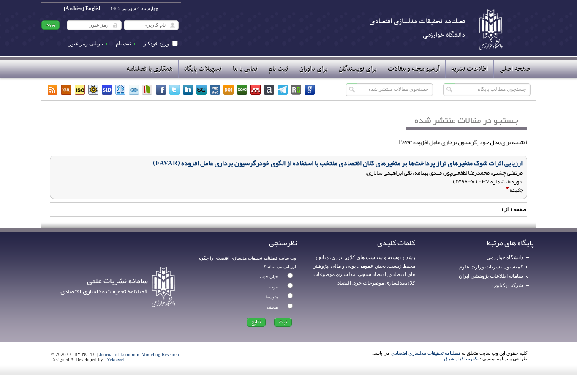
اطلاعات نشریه (469, 69)
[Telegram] (283, 90)
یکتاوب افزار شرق (461, 358)
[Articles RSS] (53, 90)
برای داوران (313, 69)
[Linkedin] (188, 90)
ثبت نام (123, 44)
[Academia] (269, 90)
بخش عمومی (372, 266)
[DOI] (228, 90)
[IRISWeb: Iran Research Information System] (134, 90)
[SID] (107, 90)
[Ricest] (93, 90)
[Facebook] (161, 90)
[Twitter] (174, 90)
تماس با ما (245, 69)
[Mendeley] (255, 90)
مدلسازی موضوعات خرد (379, 283)
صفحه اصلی (514, 69)
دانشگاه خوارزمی (505, 257)
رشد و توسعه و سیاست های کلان (380, 257)
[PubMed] (215, 90)
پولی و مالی (342, 266)
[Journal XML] (66, 90)
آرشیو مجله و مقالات (414, 69)
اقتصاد (344, 283)
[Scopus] (201, 90)
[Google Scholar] (310, 90)
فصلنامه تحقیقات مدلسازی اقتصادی (425, 353)
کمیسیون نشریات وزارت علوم (491, 267)
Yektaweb (116, 359)
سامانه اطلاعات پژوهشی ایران (491, 276)
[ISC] (80, 90)
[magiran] (147, 90)
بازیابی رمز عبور (86, 44)
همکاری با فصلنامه (150, 69)
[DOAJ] (242, 90)
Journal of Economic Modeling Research (139, 354)
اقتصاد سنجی (372, 274)
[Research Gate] (296, 90)
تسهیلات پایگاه (202, 69)
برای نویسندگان (357, 69)
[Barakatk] (120, 90)
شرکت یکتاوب (507, 285)
